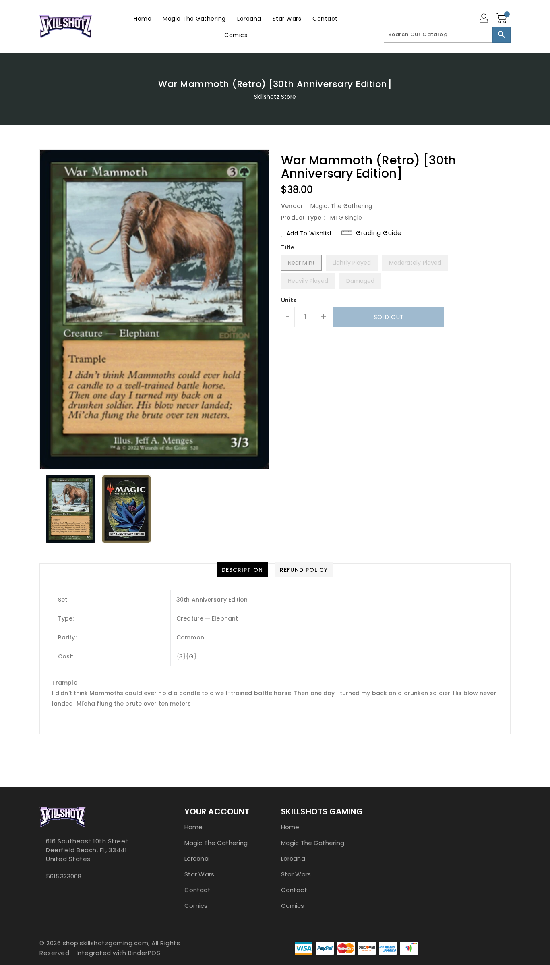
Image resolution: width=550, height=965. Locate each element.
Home (193, 827)
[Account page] (484, 18)
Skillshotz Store (275, 97)
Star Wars (199, 874)
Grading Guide (379, 233)
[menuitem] (142, 18)
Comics (196, 905)
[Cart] (502, 18)
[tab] (242, 569)
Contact (197, 890)
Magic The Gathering (216, 842)
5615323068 (63, 876)
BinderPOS (144, 952)
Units (289, 300)
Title (288, 247)
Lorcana (196, 858)
